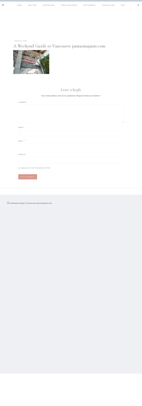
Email (21, 141)
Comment (22, 102)
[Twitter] (133, 2)
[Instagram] (135, 2)
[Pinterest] (134, 2)
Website (22, 154)
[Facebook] (132, 2)
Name (21, 127)
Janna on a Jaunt (71, 22)
